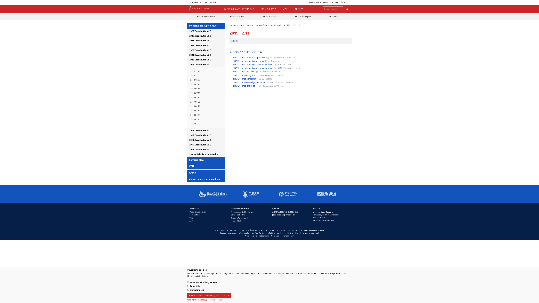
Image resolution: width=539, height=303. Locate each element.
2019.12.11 (195, 71)
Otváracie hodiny (238, 215)
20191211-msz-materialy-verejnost (248, 61)
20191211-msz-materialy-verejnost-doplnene (253, 64)
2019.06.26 (195, 101)
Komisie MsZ (268, 9)
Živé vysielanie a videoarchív (203, 154)
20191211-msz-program (244, 75)
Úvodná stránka (236, 25)
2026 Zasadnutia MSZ (200, 31)
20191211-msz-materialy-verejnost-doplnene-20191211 (258, 68)
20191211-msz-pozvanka (244, 71)
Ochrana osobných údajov (282, 236)
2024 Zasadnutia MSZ (200, 40)
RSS (217, 2)
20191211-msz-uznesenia (244, 78)
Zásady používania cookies (211, 300)
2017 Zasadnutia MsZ (200, 135)
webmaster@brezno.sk (314, 230)
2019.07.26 (195, 93)
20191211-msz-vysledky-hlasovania (249, 82)
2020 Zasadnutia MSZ (200, 59)
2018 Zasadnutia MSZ (200, 130)
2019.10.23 (195, 80)
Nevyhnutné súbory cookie (203, 282)
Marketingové (197, 290)
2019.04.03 (195, 115)
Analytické (195, 286)
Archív (299, 9)
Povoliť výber (212, 295)
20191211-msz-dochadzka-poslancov (250, 57)
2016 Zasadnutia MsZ (200, 140)
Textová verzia (195, 2)
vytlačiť (234, 40)
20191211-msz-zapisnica (244, 85)
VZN (285, 9)
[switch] (188, 282)
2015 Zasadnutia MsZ (200, 144)
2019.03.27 (195, 119)
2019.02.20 (195, 123)
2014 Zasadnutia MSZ (200, 149)
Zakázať (225, 295)
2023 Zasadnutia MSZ (200, 45)
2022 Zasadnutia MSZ (200, 50)
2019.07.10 (195, 97)
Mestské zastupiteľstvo (239, 9)
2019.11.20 (195, 75)
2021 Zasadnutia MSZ (200, 55)
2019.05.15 (195, 110)
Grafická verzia (209, 2)
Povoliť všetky (195, 295)
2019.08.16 (195, 88)
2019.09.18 (195, 84)
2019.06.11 (195, 106)
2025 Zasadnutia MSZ (200, 36)
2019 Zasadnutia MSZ (200, 64)
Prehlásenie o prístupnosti (257, 236)
